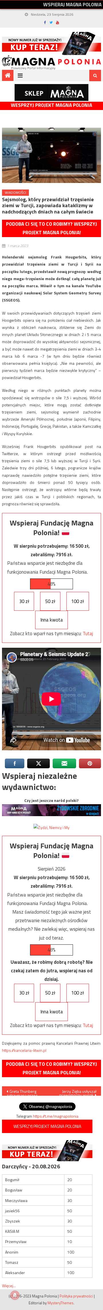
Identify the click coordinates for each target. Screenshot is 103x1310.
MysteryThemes (60, 1303)
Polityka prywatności (76, 1296)
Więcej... (9, 1286)
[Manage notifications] (14, 1295)
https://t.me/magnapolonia (55, 1116)
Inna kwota (51, 620)
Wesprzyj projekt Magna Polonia (51, 105)
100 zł (77, 601)
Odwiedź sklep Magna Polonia (51, 92)
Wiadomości (15, 192)
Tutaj (88, 633)
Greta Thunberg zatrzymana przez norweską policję (22, 1092)
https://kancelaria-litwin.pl (24, 1050)
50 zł (50, 601)
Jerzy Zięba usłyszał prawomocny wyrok (77, 1092)
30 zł (24, 601)
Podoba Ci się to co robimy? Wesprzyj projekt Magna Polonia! (51, 228)
